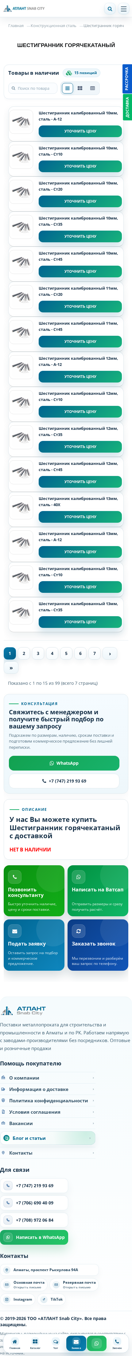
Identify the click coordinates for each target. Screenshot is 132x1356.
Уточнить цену (80, 131)
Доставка (127, 107)
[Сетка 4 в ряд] (80, 88)
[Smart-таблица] (92, 88)
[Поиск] (110, 8)
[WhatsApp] (97, 1343)
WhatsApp (67, 763)
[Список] (67, 88)
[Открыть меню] (124, 8)
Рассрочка (126, 78)
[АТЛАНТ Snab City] (49, 8)
